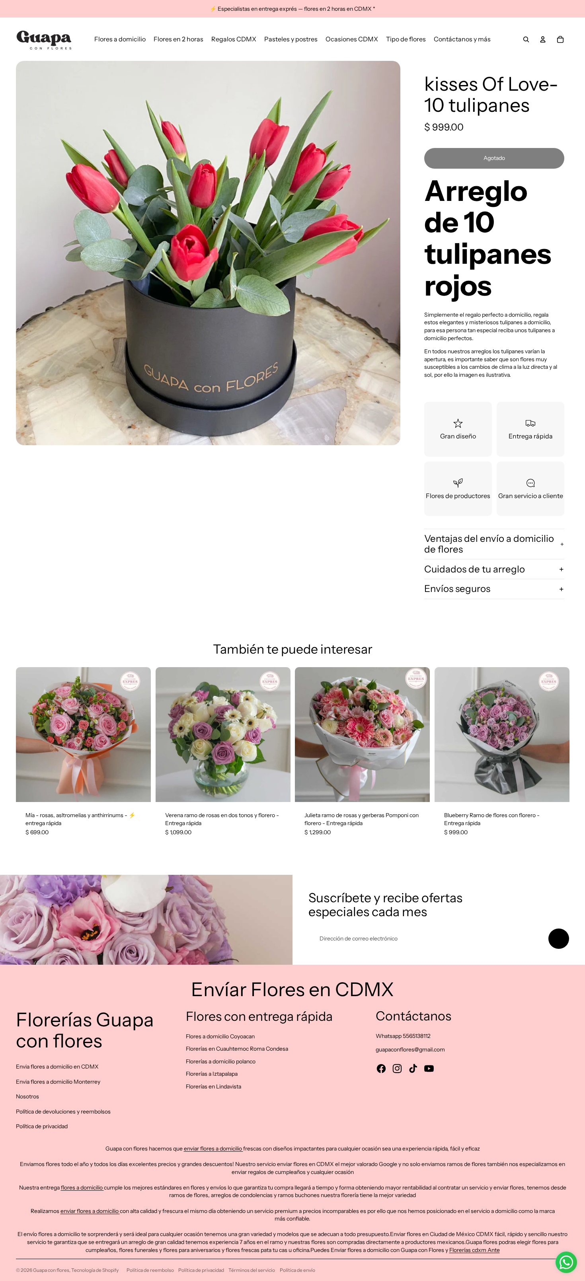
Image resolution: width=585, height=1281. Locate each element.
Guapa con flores (51, 1270)
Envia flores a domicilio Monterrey (58, 1081)
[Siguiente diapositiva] (139, 735)
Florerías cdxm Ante (474, 1250)
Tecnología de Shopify (95, 1270)
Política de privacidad (42, 1126)
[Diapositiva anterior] (28, 735)
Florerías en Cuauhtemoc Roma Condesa (237, 1048)
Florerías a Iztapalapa (212, 1073)
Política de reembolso (150, 1270)
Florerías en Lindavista (213, 1086)
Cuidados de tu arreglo (474, 569)
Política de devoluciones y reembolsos (63, 1111)
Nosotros (27, 1096)
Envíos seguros (457, 588)
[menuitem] (120, 39)
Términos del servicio (251, 1270)
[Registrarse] (558, 939)
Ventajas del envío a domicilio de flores (489, 544)
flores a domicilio (82, 1187)
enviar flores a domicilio (213, 1148)
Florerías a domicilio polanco (220, 1061)
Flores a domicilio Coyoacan (220, 1036)
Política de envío (297, 1270)
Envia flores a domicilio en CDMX (57, 1066)
